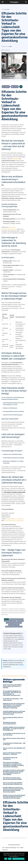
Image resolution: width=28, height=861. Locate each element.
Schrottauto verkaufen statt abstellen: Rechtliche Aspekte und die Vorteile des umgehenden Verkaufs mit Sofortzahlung (14, 772)
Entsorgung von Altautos (10, 621)
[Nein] (26, 856)
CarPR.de (21, 664)
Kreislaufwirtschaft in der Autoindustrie (10, 758)
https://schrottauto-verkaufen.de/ (14, 520)
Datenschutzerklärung (18, 858)
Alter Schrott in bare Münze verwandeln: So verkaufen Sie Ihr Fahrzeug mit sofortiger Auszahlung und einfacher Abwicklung (13, 765)
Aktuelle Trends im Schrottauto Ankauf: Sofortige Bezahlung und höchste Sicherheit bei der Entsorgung (14, 797)
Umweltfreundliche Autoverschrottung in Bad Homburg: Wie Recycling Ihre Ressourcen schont (14, 713)
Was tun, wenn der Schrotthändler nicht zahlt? (14, 748)
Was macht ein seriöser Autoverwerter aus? (14, 739)
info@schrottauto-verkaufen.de (14, 519)
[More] (20, 86)
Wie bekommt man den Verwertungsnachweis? (9, 723)
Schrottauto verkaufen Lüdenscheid (14, 626)
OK (5, 858)
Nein (10, 858)
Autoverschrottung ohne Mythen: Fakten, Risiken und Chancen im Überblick (12, 686)
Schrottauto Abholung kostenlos (13, 623)
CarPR (10, 46)
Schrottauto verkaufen (14, 624)
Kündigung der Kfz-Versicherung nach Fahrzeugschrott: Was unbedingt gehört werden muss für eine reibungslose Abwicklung (13, 706)
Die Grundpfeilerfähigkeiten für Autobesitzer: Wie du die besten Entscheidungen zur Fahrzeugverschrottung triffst (12, 693)
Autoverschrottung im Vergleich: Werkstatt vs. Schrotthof (12, 753)
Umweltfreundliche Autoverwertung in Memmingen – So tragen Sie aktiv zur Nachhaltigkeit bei (14, 729)
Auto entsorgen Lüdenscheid (16, 619)
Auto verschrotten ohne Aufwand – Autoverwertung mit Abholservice (13, 783)
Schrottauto (16, 158)
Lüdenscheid (20, 621)
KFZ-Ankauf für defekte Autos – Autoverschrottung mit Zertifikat (12, 778)
